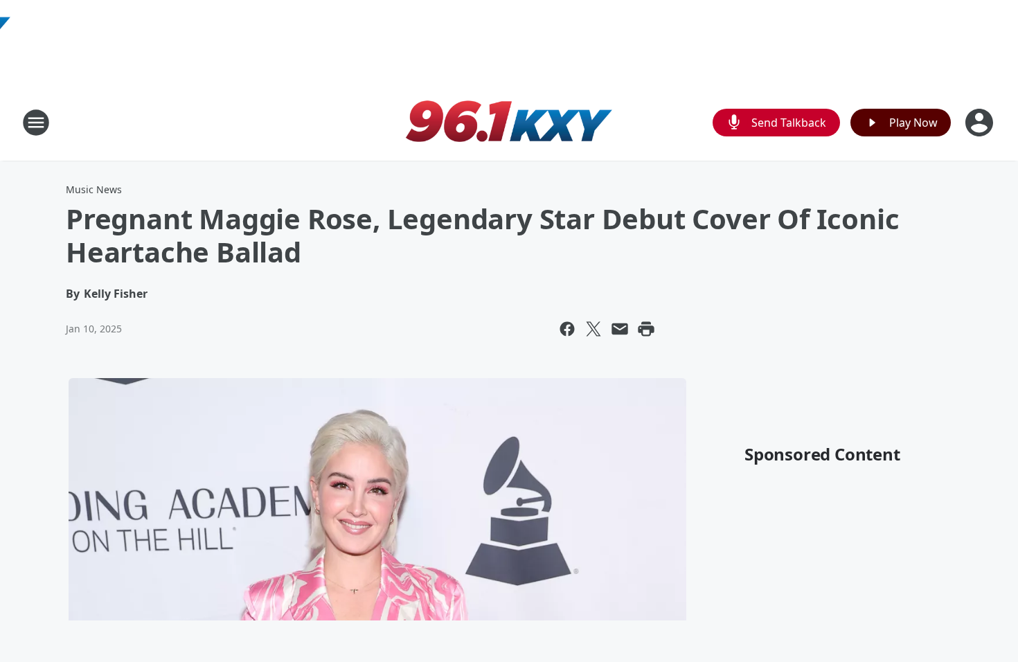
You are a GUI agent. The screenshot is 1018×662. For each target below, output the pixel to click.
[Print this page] (646, 329)
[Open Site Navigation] (36, 122)
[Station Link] (509, 122)
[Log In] (980, 122)
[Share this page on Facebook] (567, 329)
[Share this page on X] (593, 329)
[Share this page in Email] (619, 329)
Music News (94, 189)
